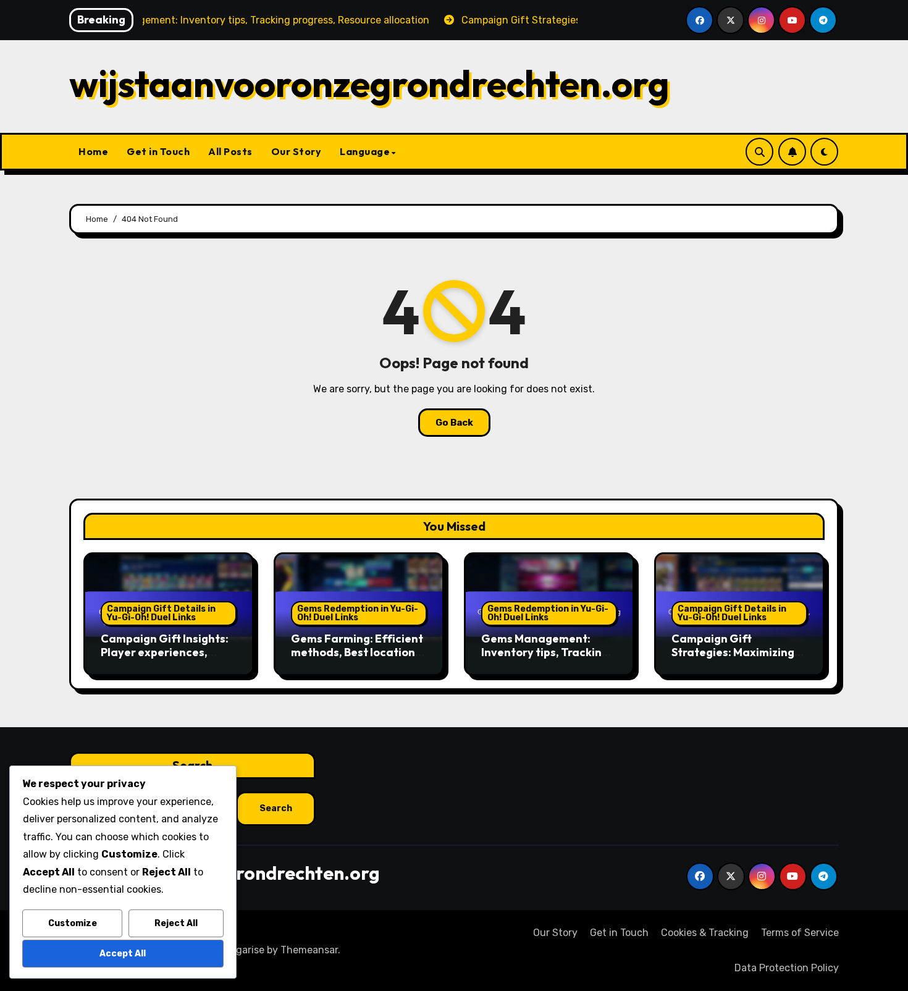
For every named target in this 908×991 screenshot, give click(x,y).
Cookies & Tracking (705, 932)
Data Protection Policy (786, 968)
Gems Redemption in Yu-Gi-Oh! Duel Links (357, 613)
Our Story (296, 151)
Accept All (122, 953)
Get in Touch (158, 151)
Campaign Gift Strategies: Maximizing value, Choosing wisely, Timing (732, 658)
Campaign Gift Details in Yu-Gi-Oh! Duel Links (161, 613)
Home (93, 151)
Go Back (454, 422)
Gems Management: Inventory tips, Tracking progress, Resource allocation (544, 658)
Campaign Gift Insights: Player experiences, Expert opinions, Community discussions (165, 658)
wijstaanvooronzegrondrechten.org (369, 83)
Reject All (176, 923)
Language (365, 151)
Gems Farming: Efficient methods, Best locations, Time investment (357, 651)
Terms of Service (800, 932)
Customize (72, 923)
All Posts (230, 151)
